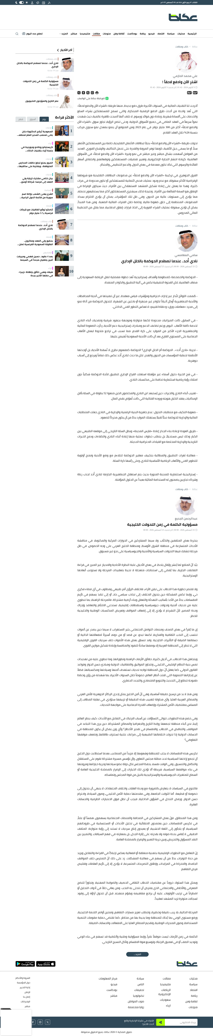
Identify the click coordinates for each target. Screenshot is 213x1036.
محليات (181, 33)
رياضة (143, 33)
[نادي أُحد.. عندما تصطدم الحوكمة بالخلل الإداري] (67, 65)
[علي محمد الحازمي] (186, 61)
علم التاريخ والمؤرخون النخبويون (41, 101)
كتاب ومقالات (181, 46)
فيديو (151, 33)
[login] (32, 2)
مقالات (96, 33)
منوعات (107, 33)
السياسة (48, 190)
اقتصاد (160, 33)
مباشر (74, 33)
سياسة (171, 33)
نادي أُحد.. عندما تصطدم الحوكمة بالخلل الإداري (37, 64)
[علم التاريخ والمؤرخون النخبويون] (67, 101)
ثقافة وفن (118, 33)
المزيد (64, 33)
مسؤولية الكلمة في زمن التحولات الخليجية (40, 82)
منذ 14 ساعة (53, 70)
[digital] (49, 2)
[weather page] (37, 2)
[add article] (43, 2)
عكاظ (193, 46)
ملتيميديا (85, 33)
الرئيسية (192, 33)
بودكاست (132, 33)
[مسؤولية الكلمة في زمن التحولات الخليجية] (67, 83)
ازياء (50, 143)
